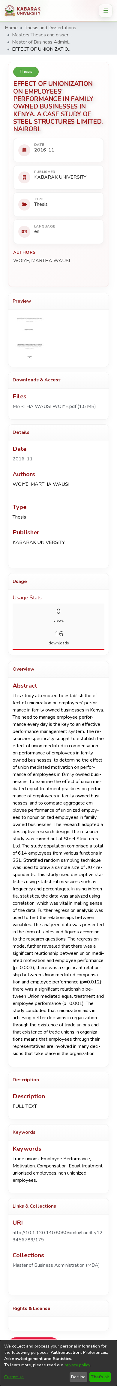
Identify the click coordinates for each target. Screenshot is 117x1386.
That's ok (100, 1377)
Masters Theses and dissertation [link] (42, 35)
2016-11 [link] (23, 459)
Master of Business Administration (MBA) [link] (42, 42)
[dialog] (58, 1363)
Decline (78, 1377)
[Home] (24, 11)
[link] (54, 406)
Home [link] (11, 27)
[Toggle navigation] (105, 11)
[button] (56, 1265)
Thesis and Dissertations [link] (50, 27)
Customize (14, 1377)
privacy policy (77, 1365)
